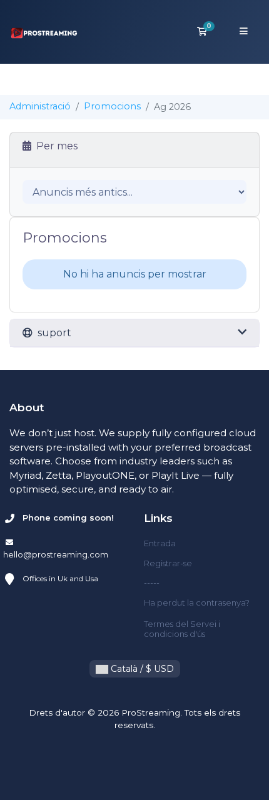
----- (152, 583)
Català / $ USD (141, 668)
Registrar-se (168, 563)
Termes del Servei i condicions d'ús (182, 629)
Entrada (160, 543)
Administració (40, 106)
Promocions (112, 106)
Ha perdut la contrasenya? (197, 603)
